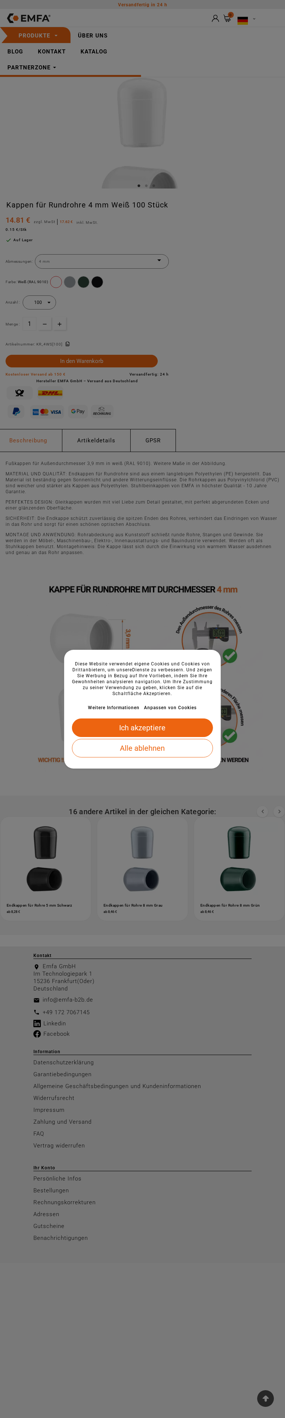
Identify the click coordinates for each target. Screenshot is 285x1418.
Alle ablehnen (142, 748)
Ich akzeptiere (142, 727)
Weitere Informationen (114, 707)
